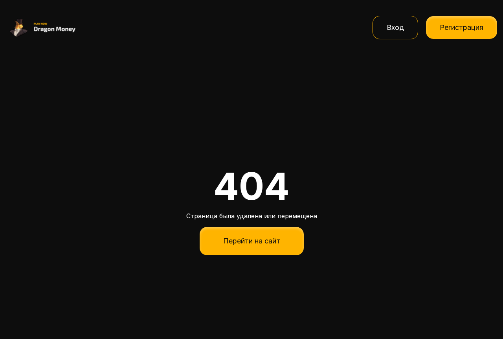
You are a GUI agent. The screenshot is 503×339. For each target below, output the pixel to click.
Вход (395, 27)
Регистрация (461, 27)
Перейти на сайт (251, 241)
